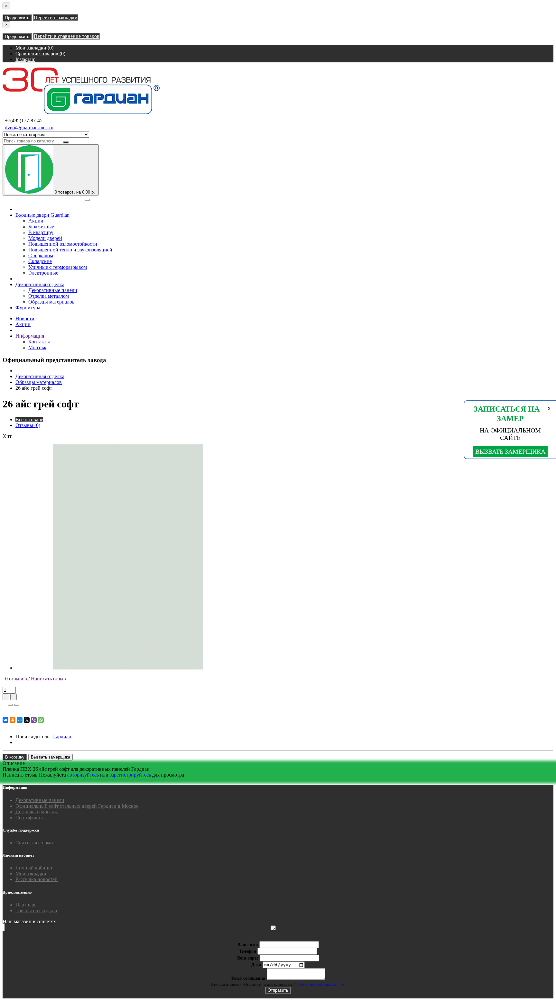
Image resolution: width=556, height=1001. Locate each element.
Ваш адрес (247, 958)
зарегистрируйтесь (130, 775)
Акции (23, 324)
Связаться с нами (34, 842)
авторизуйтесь (83, 775)
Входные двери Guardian (42, 215)
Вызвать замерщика (50, 757)
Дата (256, 964)
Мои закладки (30, 873)
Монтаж (37, 347)
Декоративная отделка (39, 284)
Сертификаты (30, 817)
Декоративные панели (39, 800)
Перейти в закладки (56, 17)
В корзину (14, 757)
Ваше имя (247, 944)
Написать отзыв (48, 678)
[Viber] (34, 720)
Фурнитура (27, 307)
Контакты (39, 341)
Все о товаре (29, 419)
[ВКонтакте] (5, 720)
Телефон (247, 951)
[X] (27, 720)
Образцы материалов (38, 382)
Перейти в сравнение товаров (66, 36)
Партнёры (26, 904)
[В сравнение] (16, 705)
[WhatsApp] (41, 720)
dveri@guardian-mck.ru (29, 127)
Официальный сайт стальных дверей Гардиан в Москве (76, 806)
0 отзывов (15, 678)
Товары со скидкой (36, 910)
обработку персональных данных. (319, 984)
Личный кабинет (34, 867)
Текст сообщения (248, 978)
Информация (29, 336)
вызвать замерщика (510, 451)
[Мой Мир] (20, 720)
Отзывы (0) (27, 425)
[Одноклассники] (12, 720)
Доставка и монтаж (36, 811)
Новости (24, 318)
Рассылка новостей (36, 879)
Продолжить (17, 17)
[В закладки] (10, 705)
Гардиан (62, 736)
